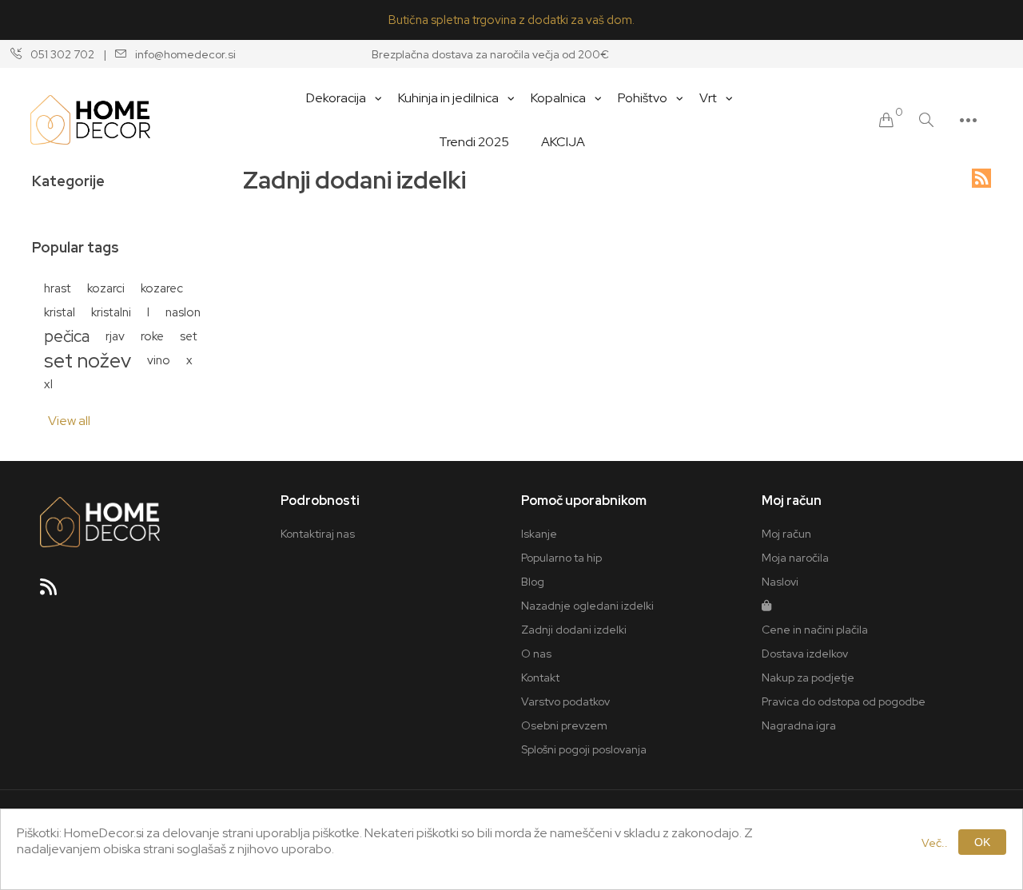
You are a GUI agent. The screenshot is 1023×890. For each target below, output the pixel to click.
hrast (57, 288)
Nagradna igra (799, 725)
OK (982, 842)
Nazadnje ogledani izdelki (587, 605)
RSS (981, 178)
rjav (115, 336)
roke (152, 336)
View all (69, 420)
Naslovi (780, 581)
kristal (59, 312)
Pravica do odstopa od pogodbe (843, 701)
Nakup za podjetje (808, 677)
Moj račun (786, 533)
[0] (886, 120)
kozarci (106, 288)
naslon (183, 312)
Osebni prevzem (564, 725)
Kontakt (540, 677)
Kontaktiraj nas (318, 533)
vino (158, 360)
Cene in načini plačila (815, 629)
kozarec (162, 288)
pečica (67, 336)
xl (48, 383)
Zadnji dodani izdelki (574, 629)
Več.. (934, 843)
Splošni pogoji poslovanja (584, 749)
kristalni (111, 312)
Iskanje (539, 533)
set (188, 336)
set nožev (87, 360)
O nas (536, 653)
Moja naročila (795, 557)
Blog (532, 581)
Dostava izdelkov (805, 653)
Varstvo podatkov (565, 701)
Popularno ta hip (561, 557)
